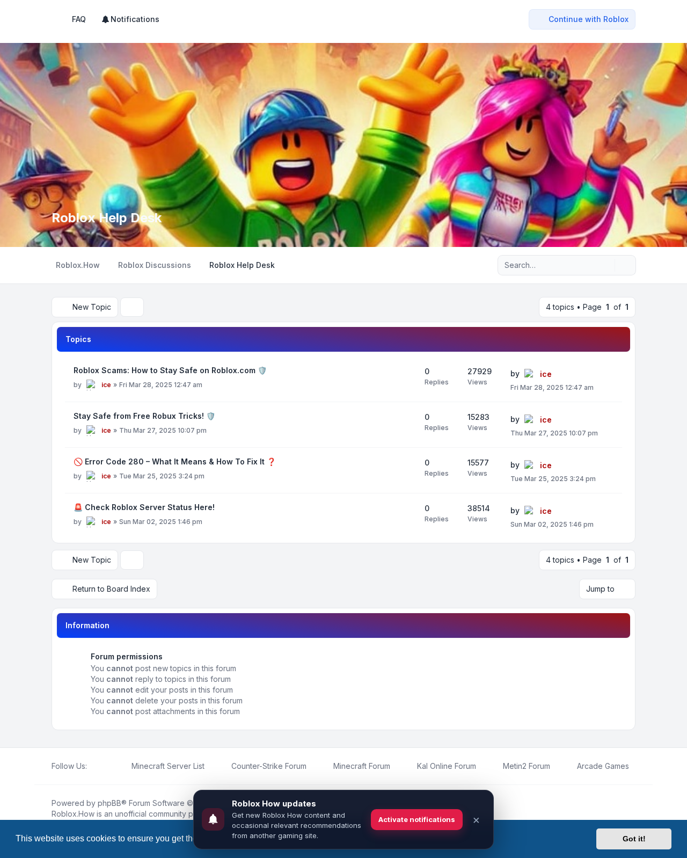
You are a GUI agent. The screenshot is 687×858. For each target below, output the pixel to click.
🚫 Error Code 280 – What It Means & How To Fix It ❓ (175, 461)
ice (106, 385)
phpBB (109, 803)
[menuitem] (130, 19)
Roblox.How (73, 813)
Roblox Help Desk (107, 218)
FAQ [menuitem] (79, 19)
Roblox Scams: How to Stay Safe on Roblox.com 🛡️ (170, 370)
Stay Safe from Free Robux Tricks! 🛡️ (144, 415)
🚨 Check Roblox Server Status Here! (144, 507)
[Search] (605, 265)
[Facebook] (93, 766)
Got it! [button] (634, 838)
